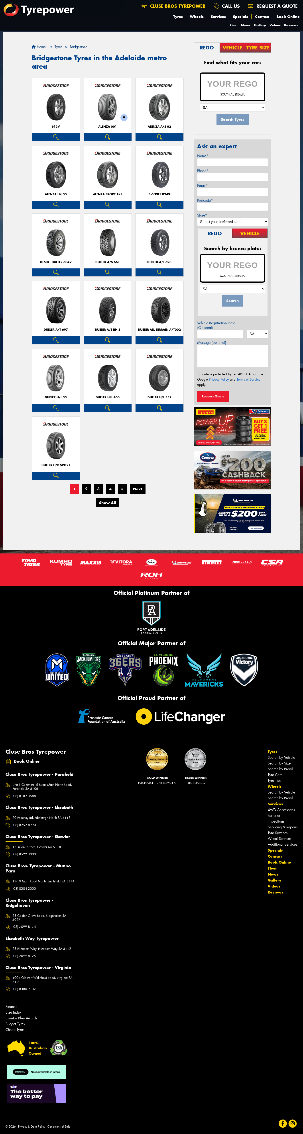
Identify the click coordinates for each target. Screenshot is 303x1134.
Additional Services (282, 844)
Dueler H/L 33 (56, 397)
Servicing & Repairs (282, 827)
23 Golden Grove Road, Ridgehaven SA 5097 (39, 918)
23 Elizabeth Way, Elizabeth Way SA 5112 (41, 949)
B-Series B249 (159, 194)
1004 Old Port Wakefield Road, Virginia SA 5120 (42, 980)
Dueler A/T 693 (159, 262)
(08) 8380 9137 (24, 989)
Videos (275, 25)
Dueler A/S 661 (107, 262)
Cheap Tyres (15, 1029)
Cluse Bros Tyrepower (177, 6)
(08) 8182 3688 (24, 796)
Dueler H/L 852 (159, 397)
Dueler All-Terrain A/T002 (159, 330)
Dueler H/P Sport (55, 465)
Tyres (178, 16)
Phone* (202, 170)
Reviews (291, 25)
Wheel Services (279, 838)
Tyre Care (275, 774)
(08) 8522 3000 (24, 854)
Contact (262, 16)
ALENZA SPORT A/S (107, 194)
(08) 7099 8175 (24, 956)
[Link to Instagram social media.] (293, 1123)
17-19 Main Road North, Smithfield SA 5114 (43, 881)
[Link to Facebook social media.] (283, 1123)
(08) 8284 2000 (24, 889)
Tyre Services (277, 833)
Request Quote (213, 396)
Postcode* (205, 200)
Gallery (260, 25)
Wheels (197, 16)
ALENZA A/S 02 (159, 127)
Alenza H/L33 (56, 194)
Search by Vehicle (281, 757)
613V (56, 127)
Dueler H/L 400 (108, 397)
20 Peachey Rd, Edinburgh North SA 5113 (41, 818)
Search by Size (279, 763)
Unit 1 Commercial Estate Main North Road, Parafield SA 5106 (42, 787)
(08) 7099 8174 (24, 927)
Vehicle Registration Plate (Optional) (216, 325)
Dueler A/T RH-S (107, 330)
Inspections (276, 821)
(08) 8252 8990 (24, 825)
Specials (240, 16)
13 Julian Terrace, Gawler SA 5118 (36, 847)
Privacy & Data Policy (31, 1126)
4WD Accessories (281, 809)
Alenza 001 (107, 127)
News (245, 25)
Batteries (274, 815)
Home (41, 47)
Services (218, 16)
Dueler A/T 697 (56, 330)
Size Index (13, 1012)
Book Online (288, 16)
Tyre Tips (274, 780)
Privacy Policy (219, 379)
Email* (202, 185)
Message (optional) (211, 342)
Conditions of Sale (58, 1126)
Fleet (234, 25)
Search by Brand (280, 769)
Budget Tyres (15, 1024)
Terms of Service (248, 379)
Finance (11, 1006)
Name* (203, 156)
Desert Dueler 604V (56, 262)
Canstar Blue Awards (21, 1018)
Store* (202, 215)
